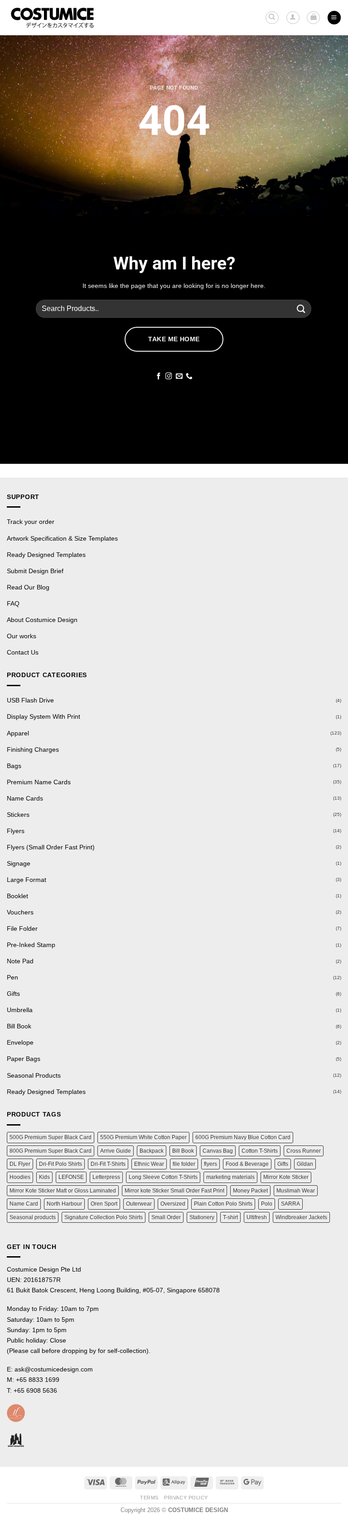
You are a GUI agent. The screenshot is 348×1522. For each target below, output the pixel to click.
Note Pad (20, 961)
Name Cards (25, 798)
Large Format (26, 879)
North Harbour (64, 1203)
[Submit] (301, 308)
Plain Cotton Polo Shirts (223, 1203)
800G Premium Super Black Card (51, 1151)
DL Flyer (20, 1164)
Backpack (152, 1151)
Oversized (172, 1203)
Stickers (18, 814)
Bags (14, 765)
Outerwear (139, 1203)
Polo (266, 1203)
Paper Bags (23, 1058)
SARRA (290, 1203)
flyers (210, 1164)
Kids (44, 1177)
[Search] (272, 17)
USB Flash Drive (30, 700)
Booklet (17, 896)
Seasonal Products (34, 1075)
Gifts (13, 993)
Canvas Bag (218, 1151)
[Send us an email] (179, 376)
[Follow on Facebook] (158, 376)
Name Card (24, 1203)
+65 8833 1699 (37, 1379)
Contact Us (23, 652)
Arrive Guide (115, 1151)
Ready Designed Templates (46, 554)
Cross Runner (303, 1151)
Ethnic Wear (149, 1164)
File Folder (22, 928)
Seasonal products (33, 1217)
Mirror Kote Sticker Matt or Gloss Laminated (63, 1190)
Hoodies (20, 1177)
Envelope (20, 1042)
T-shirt (230, 1217)
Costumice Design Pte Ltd (44, 1269)
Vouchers (20, 912)
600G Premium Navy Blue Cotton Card (242, 1137)
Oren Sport (104, 1203)
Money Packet (250, 1190)
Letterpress (106, 1177)
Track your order (30, 521)
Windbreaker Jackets (301, 1217)
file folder (184, 1164)
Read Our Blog (28, 587)
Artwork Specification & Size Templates (62, 538)
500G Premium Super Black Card (51, 1137)
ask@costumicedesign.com (53, 1369)
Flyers (15, 830)
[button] (313, 17)
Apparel (18, 733)
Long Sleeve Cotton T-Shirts (163, 1177)
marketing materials (230, 1177)
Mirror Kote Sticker (286, 1177)
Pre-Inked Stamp (31, 944)
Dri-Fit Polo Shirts (60, 1164)
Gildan (305, 1164)
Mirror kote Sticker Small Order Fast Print (174, 1190)
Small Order (166, 1217)
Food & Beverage (247, 1164)
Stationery (201, 1217)
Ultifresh (256, 1217)
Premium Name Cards (39, 782)
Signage (18, 863)
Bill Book (19, 1026)
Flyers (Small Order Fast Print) (51, 847)
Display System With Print (43, 716)
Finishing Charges (33, 749)
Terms (149, 1497)
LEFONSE (71, 1177)
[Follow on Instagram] (168, 376)
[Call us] (189, 376)
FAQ (13, 603)
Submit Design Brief (35, 571)
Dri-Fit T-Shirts (108, 1164)
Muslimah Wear (295, 1190)
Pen (12, 977)
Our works (21, 636)
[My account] (293, 17)
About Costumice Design (42, 619)
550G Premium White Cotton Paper (143, 1137)
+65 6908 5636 (35, 1390)
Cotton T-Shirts (260, 1151)
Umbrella (20, 1009)
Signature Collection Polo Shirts (103, 1217)
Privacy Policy (186, 1497)
